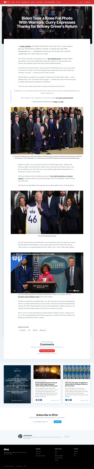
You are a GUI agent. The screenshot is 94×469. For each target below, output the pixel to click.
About (56, 451)
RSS (74, 455)
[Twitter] (80, 2)
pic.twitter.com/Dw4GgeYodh (64, 98)
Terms (24, 466)
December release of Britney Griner (28, 297)
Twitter (75, 453)
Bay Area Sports (42, 14)
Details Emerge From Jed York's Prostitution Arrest (17, 386)
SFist (6, 449)
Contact (59, 2)
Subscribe (87, 2)
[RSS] (83, 2)
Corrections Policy (59, 457)
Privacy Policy (19, 466)
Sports (33, 2)
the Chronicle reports (54, 59)
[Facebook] (78, 2)
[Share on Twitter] (39, 400)
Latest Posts (38, 451)
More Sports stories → (17, 400)
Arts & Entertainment (49, 2)
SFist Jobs (38, 453)
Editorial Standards (59, 455)
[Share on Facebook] (41, 400)
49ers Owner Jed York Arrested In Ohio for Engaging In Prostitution (17, 392)
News (13, 2)
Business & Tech (25, 2)
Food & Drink (39, 2)
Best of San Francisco (40, 455)
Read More (67, 436)
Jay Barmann (52, 14)
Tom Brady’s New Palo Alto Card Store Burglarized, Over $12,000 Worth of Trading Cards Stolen (17, 380)
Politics (18, 2)
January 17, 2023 (58, 102)
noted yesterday (25, 46)
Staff (56, 453)
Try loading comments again (47, 350)
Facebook (76, 451)
